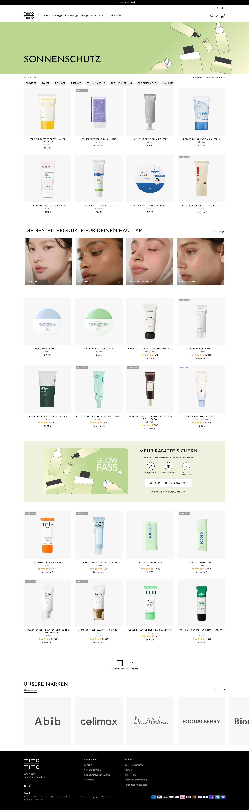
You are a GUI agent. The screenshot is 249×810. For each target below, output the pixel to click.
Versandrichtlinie (92, 769)
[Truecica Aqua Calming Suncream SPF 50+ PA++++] (201, 602)
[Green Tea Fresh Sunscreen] (99, 321)
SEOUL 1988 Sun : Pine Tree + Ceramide (201, 206)
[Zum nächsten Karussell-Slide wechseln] (221, 231)
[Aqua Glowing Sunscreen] (47, 321)
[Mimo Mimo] (29, 15)
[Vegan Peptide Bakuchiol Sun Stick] (99, 112)
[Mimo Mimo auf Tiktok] (30, 786)
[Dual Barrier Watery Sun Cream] (150, 112)
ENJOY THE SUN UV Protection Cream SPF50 (150, 349)
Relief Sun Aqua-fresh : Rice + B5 (201, 416)
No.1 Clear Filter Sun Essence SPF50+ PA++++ (98, 416)
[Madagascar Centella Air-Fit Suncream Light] (99, 602)
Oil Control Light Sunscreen (201, 349)
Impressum (130, 774)
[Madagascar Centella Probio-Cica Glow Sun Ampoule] (150, 389)
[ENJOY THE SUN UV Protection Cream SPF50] (150, 321)
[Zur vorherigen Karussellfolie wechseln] (214, 231)
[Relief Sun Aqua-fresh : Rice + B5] (201, 389)
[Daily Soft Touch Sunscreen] (47, 535)
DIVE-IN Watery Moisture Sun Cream (99, 562)
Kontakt (88, 764)
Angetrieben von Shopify (33, 799)
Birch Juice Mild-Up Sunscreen (99, 206)
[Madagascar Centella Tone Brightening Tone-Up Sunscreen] (47, 602)
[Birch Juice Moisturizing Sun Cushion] (150, 178)
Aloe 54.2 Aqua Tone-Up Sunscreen (47, 206)
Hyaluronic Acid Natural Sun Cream (201, 139)
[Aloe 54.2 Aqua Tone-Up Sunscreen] (47, 178)
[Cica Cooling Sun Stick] (150, 535)
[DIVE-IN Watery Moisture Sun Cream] (99, 535)
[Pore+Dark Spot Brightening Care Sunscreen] (47, 112)
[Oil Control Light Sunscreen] (201, 321)
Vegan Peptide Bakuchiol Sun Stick (98, 139)
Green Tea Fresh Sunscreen (98, 349)
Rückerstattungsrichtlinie (97, 774)
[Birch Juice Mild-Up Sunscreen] (99, 178)
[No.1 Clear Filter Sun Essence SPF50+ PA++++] (99, 389)
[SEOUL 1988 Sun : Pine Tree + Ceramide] (201, 178)
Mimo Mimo (45, 797)
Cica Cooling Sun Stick (150, 562)
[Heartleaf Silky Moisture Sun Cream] (47, 389)
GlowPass (89, 779)
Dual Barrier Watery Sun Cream (150, 139)
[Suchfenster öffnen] (212, 15)
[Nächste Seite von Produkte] (132, 663)
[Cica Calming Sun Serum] (201, 535)
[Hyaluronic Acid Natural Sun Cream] (201, 112)
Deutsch (220, 8)
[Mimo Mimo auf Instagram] (25, 786)
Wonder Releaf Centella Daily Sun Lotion (150, 630)
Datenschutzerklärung (135, 779)
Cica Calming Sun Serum (201, 562)
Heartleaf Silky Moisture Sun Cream (47, 416)
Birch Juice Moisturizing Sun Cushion (150, 206)
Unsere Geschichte (133, 764)
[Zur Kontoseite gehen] (218, 15)
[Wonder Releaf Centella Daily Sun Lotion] (150, 602)
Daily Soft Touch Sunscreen (48, 562)
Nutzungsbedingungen (135, 784)
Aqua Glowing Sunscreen (47, 349)
